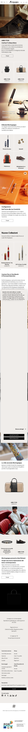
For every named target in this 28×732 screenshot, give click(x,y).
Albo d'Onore (4, 658)
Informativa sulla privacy (7, 671)
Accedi (15, 653)
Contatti (3, 660)
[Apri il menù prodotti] (2, 2)
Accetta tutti (14, 435)
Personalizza (14, 438)
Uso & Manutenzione (6, 653)
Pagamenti (16, 660)
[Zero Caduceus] (14, 102)
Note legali (4, 675)
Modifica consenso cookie (7, 677)
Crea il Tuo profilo (18, 656)
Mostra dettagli (19, 429)
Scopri (7, 56)
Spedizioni (16, 658)
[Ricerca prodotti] (4, 2)
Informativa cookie (6, 673)
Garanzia (4, 656)
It (7, 2)
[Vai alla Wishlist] (24, 2)
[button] (2, 72)
